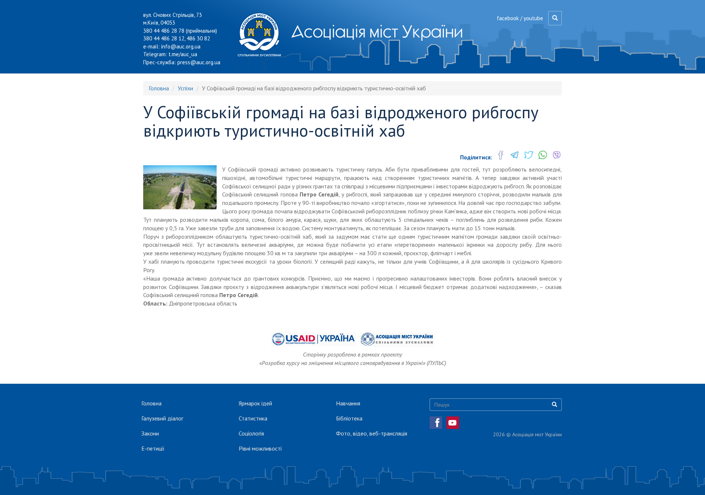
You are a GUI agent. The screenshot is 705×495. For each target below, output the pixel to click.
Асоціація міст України (377, 31)
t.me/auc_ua (183, 54)
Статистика (253, 418)
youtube (533, 18)
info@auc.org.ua (180, 46)
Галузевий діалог (162, 418)
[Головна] (262, 34)
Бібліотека (349, 418)
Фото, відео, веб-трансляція (371, 433)
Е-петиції (152, 448)
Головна (159, 88)
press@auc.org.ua (198, 62)
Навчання (348, 403)
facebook (508, 18)
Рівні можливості (260, 448)
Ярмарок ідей (255, 403)
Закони (150, 433)
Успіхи (185, 88)
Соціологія (251, 433)
